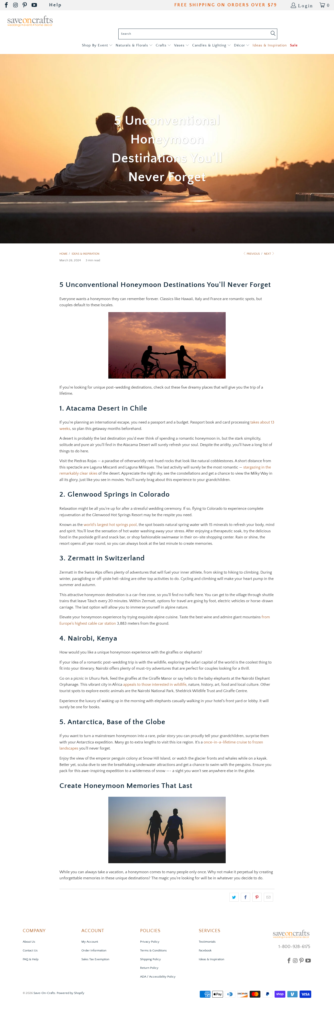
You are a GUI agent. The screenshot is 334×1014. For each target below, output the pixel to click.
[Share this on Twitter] (234, 897)
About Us (29, 941)
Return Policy (149, 968)
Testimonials (207, 941)
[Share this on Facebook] (245, 897)
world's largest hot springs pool (110, 525)
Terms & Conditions (153, 950)
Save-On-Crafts (44, 993)
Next (268, 253)
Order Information (93, 950)
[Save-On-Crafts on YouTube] (35, 5)
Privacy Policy (149, 941)
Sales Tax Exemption (95, 959)
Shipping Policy (150, 959)
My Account (89, 941)
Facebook (205, 950)
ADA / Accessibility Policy (158, 976)
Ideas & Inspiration (211, 959)
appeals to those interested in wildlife (154, 684)
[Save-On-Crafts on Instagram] (16, 5)
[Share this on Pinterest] (257, 897)
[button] (97, 45)
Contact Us (30, 950)
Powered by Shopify (70, 993)
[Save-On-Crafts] (30, 21)
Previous (253, 253)
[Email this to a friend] (268, 897)
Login (305, 5)
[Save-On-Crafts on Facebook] (7, 5)
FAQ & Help (30, 959)
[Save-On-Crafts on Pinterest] (25, 5)
